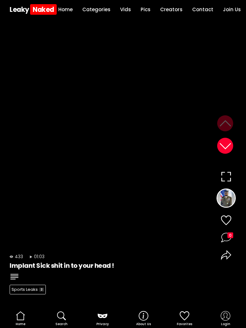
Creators (171, 9)
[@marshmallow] (226, 199)
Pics (146, 9)
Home (65, 9)
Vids (125, 9)
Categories (96, 9)
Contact (202, 9)
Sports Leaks (27, 289)
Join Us (232, 9)
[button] (225, 146)
